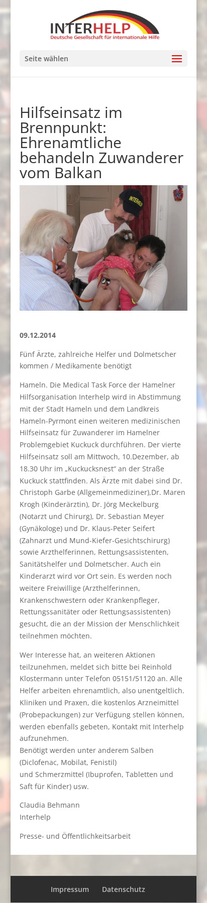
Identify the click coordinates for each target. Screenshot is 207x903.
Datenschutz (123, 889)
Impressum (70, 889)
